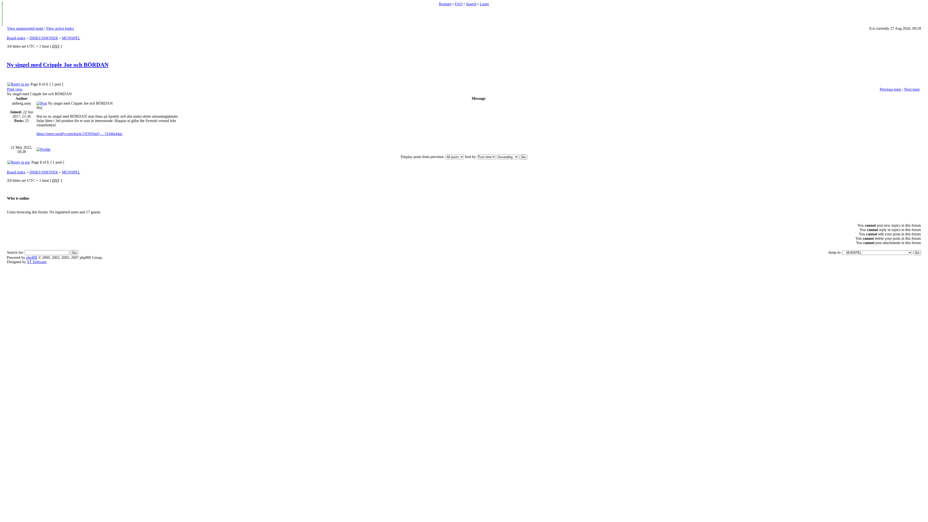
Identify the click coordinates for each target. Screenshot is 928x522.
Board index (16, 38)
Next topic (912, 89)
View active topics (60, 28)
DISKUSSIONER (43, 38)
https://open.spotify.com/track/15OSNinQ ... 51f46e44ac (79, 134)
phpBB (31, 257)
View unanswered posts (25, 28)
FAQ (459, 4)
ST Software (36, 262)
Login (484, 4)
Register (445, 4)
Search (471, 4)
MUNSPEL (71, 38)
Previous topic (890, 89)
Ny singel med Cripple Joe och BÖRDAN (58, 65)
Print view (15, 89)
